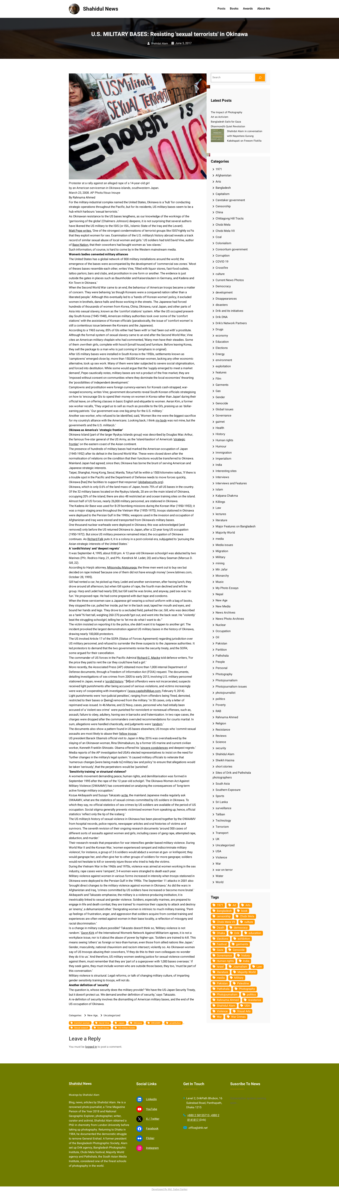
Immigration (224, 452)
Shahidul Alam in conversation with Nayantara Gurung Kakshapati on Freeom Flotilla (244, 136)
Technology (223, 820)
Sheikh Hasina (225, 760)
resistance (254, 1000)
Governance (223, 415)
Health (220, 428)
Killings (220, 502)
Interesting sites (226, 471)
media (220, 539)
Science (221, 742)
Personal (221, 668)
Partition (221, 649)
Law (218, 508)
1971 (219, 169)
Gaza (220, 950)
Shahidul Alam (159, 43)
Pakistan (221, 643)
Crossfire (222, 268)
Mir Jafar (222, 569)
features (221, 372)
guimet (220, 421)
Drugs (219, 329)
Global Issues (224, 409)
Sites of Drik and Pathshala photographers (232, 775)
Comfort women (82, 1023)
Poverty (221, 705)
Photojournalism (226, 680)
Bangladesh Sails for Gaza (226, 122)
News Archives (225, 612)
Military (220, 557)
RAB (218, 711)
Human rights (224, 440)
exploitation (223, 366)
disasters (222, 305)
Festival (222, 944)
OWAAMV (155, 1023)
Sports (220, 796)
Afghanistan (223, 175)
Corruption (223, 255)
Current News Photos (230, 280)
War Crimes (238, 1017)
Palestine (243, 983)
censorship (224, 916)
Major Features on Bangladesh (235, 526)
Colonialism (223, 243)
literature (221, 520)
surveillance (223, 808)
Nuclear (221, 625)
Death (220, 928)
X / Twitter (152, 1119)
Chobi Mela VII (225, 231)
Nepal (219, 594)
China (219, 212)
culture (220, 274)
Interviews (222, 477)
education (255, 933)
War (218, 863)
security (221, 748)
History (220, 434)
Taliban (220, 814)
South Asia (223, 783)
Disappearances (226, 298)
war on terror (224, 870)
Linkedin (151, 1099)
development (224, 292)
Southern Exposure (228, 790)
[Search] (260, 77)
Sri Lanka (222, 802)
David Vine (104, 1023)
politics (220, 699)
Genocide (222, 403)
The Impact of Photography (226, 112)
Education (222, 342)
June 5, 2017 (183, 43)
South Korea (103, 1027)
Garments (222, 385)
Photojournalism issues (231, 686)
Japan (121, 1023)
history (245, 955)
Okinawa (138, 1023)
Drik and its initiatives (229, 311)
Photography (224, 674)
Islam (219, 489)
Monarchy (222, 575)
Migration (222, 551)
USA (218, 851)
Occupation (223, 631)
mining (220, 563)
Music (220, 582)
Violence (221, 857)
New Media (223, 606)
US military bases (126, 1027)
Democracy (223, 286)
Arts (218, 181)
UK (217, 839)
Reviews (221, 736)
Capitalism (223, 194)
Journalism (240, 967)
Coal (219, 237)
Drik (236, 933)
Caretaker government (230, 200)
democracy (241, 928)
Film (218, 378)
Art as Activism (219, 117)
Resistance (223, 729)
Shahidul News (100, 9)
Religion (221, 723)
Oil (217, 637)
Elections (222, 348)
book (244, 911)
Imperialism (223, 458)
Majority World (225, 532)
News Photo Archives (230, 619)
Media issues (224, 545)
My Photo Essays (227, 588)
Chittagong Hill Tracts (230, 218)
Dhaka (221, 933)
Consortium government (232, 249)
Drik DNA (222, 317)
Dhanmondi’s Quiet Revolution (228, 126)
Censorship (223, 206)
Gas (218, 391)
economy (222, 335)
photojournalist (225, 693)
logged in (91, 1047)
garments (242, 944)
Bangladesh (223, 188)
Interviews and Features (231, 483)
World (219, 882)
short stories (224, 766)
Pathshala (222, 655)
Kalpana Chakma (227, 495)
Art (234, 905)
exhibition (244, 939)
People (220, 662)
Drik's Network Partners (231, 323)
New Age (92, 1015)
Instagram (152, 1148)
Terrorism (222, 827)
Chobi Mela (223, 224)
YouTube (151, 1109)
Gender (220, 397)
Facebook (152, 1128)
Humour (221, 446)
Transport (222, 833)
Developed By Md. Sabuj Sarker (170, 1189)
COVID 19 (222, 261)
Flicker (150, 1138)
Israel (220, 967)
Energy (220, 354)
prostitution (175, 1023)
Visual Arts (244, 1011)
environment (224, 360)
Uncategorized (112, 1015)
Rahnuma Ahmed (227, 717)
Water (219, 876)
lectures (221, 514)
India (219, 465)
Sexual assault (81, 1027)
